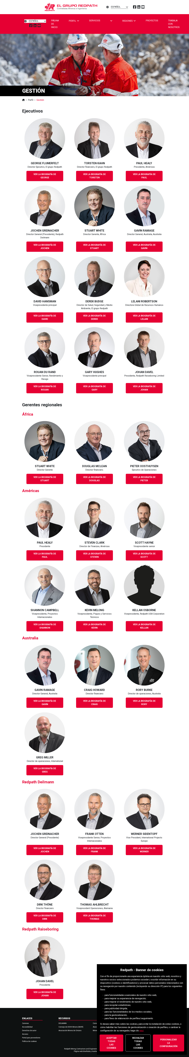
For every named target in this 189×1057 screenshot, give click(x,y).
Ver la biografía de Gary (94, 388)
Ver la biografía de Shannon (44, 626)
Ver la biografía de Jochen (44, 247)
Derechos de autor (29, 1031)
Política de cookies (29, 1041)
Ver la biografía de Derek (94, 317)
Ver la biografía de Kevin (94, 626)
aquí (141, 1030)
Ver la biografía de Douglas (94, 479)
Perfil (30, 100)
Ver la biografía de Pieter (144, 479)
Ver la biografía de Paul (144, 176)
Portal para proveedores (31, 1038)
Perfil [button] (72, 20)
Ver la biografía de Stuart (94, 247)
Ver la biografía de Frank (94, 850)
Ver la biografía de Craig (94, 703)
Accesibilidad (27, 1027)
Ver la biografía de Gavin (144, 247)
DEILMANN (63, 1023)
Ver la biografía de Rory (144, 703)
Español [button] (116, 7)
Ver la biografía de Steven (94, 555)
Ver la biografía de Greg (44, 770)
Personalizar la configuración (168, 1043)
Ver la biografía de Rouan (44, 388)
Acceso (25, 1034)
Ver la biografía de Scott (144, 555)
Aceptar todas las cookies (111, 1043)
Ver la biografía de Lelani (144, 317)
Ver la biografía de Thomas (94, 917)
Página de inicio (55, 24)
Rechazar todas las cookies (138, 1043)
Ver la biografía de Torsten (94, 176)
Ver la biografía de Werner (144, 850)
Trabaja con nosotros (174, 24)
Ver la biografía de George (44, 176)
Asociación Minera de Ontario (70, 1031)
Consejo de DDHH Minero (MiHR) (71, 1027)
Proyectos (152, 20)
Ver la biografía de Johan (144, 388)
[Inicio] (23, 100)
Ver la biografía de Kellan (144, 626)
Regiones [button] (127, 20)
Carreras (25, 1023)
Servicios (94, 20)
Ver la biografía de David (44, 317)
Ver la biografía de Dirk (44, 917)
